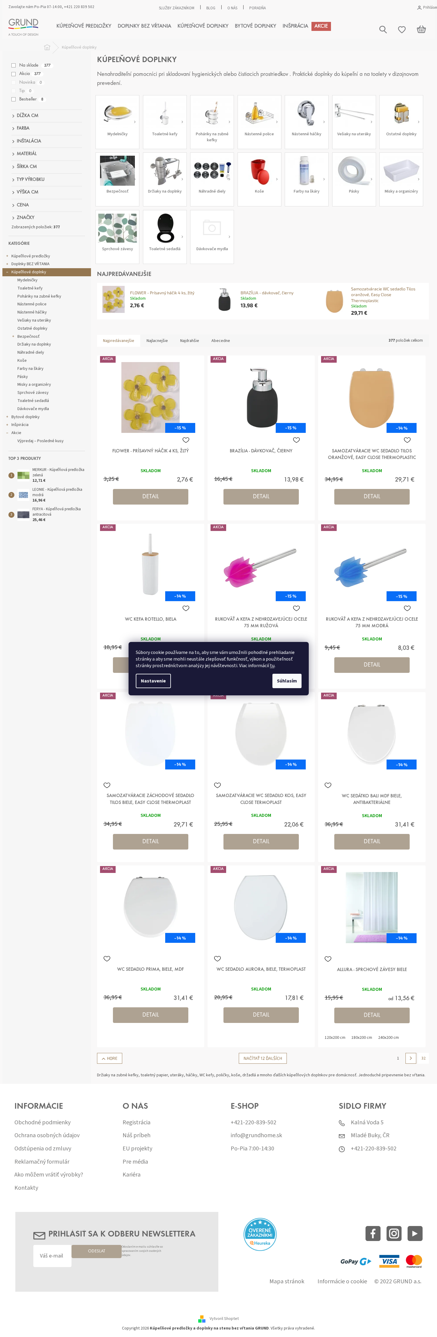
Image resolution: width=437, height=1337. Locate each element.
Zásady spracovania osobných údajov (234, 718)
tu (272, 665)
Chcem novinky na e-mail (218, 705)
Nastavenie (153, 681)
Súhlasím (287, 681)
